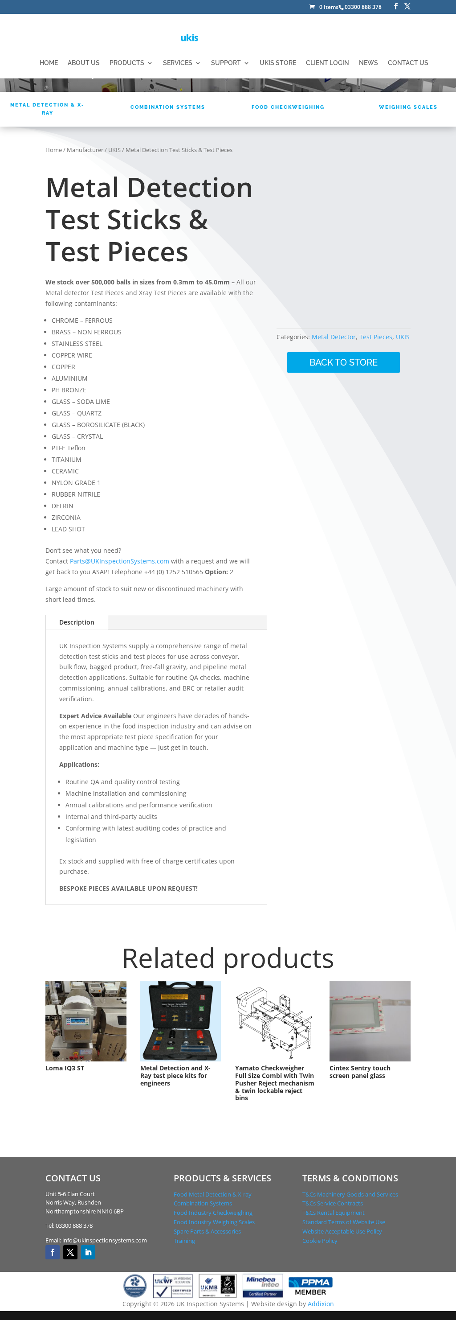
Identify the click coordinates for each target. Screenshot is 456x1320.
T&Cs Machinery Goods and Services (350, 1194)
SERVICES (177, 63)
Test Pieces (375, 337)
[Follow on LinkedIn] (88, 1252)
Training (184, 1241)
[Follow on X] (70, 1252)
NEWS (368, 63)
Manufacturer (85, 150)
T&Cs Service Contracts (332, 1203)
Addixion (321, 1303)
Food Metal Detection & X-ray (213, 1194)
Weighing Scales (408, 107)
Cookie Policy (320, 1241)
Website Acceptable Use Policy (342, 1231)
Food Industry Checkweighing (213, 1213)
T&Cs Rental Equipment (333, 1213)
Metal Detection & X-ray (47, 109)
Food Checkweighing (288, 107)
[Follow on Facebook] (52, 1252)
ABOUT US (84, 63)
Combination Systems (167, 107)
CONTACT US (408, 63)
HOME (49, 63)
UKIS (114, 150)
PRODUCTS (127, 63)
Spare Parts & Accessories (207, 1231)
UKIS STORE (278, 63)
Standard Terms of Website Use (343, 1222)
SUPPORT (226, 63)
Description (76, 622)
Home (53, 150)
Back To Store (343, 362)
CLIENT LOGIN (327, 63)
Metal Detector (334, 337)
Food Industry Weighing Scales (214, 1222)
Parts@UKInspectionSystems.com (119, 561)
